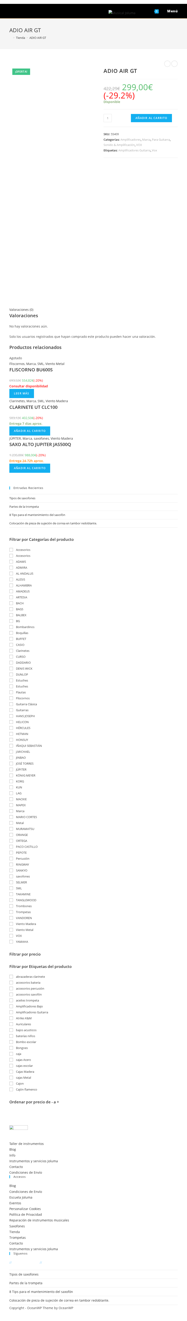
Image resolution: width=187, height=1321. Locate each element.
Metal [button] (19, 823)
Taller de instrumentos (26, 1143)
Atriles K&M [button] (23, 1018)
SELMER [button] (21, 882)
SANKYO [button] (21, 870)
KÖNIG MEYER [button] (25, 775)
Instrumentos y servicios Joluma (33, 1161)
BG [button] (17, 621)
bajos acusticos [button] (25, 1030)
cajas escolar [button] (24, 1066)
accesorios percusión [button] (29, 988)
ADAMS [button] (20, 562)
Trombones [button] (23, 906)
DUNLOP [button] (21, 674)
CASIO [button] (19, 645)
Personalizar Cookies (25, 1209)
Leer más (21, 393)
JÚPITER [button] (20, 769)
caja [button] (18, 1054)
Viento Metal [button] (24, 930)
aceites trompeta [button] (27, 1000)
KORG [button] (19, 781)
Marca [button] (19, 811)
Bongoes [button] (21, 1048)
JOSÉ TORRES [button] (24, 763)
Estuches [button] (21, 680)
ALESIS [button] (20, 579)
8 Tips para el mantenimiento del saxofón (37, 515)
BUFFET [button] (20, 639)
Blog (12, 1149)
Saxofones (17, 1226)
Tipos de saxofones (22, 498)
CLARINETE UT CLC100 (33, 407)
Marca (146, 139)
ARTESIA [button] (21, 597)
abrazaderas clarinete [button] (30, 977)
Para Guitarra (161, 139)
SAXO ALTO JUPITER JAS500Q (40, 444)
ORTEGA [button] (21, 841)
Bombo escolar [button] (25, 1042)
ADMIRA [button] (21, 567)
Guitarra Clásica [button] (26, 704)
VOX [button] (18, 936)
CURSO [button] (20, 657)
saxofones (41, 438)
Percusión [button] (22, 858)
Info (12, 1155)
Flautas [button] (20, 692)
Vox (154, 150)
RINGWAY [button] (22, 864)
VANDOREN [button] (23, 918)
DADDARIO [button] (23, 662)
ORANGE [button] (21, 835)
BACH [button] (19, 603)
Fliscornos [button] (22, 698)
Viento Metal (55, 364)
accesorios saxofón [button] (28, 994)
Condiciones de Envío (25, 1172)
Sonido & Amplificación (119, 145)
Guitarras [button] (22, 710)
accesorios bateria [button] (27, 982)
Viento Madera (57, 401)
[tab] (93, 309)
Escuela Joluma (20, 1197)
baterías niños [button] (25, 1036)
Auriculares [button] (23, 1024)
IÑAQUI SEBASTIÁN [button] (28, 746)
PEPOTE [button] (21, 853)
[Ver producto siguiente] (174, 64)
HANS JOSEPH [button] (25, 716)
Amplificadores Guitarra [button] (31, 1012)
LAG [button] (18, 793)
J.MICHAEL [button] (22, 752)
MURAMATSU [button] (24, 829)
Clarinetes (17, 401)
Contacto (16, 1167)
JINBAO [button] (20, 758)
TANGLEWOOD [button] (25, 900)
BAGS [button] (19, 609)
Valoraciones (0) (21, 309)
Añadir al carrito (151, 118)
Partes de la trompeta (24, 507)
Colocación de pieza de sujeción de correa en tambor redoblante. (53, 523)
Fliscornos (17, 364)
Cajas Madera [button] (24, 1072)
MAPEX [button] (20, 805)
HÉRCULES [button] (22, 728)
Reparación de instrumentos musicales (39, 1220)
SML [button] (18, 888)
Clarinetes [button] (22, 651)
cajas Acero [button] (23, 1060)
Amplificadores (130, 139)
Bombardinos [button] (24, 627)
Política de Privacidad (25, 1214)
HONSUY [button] (21, 740)
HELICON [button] (22, 722)
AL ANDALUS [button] (24, 573)
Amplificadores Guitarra (134, 150)
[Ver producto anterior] (167, 64)
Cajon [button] (19, 1083)
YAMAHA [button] (21, 942)
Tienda (14, 1232)
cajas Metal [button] (23, 1077)
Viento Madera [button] (25, 924)
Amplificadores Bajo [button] (29, 1006)
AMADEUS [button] (22, 591)
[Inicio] (10, 38)
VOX (139, 145)
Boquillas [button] (21, 633)
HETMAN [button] (21, 734)
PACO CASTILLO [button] (26, 847)
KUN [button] (18, 787)
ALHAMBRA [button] (23, 585)
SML (40, 364)
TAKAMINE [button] (23, 894)
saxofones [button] (22, 876)
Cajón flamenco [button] (26, 1089)
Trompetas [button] (23, 912)
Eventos (15, 1203)
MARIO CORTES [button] (26, 817)
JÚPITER (15, 438)
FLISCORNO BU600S (31, 370)
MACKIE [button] (21, 799)
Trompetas (17, 1237)
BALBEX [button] (20, 615)
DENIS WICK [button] (23, 668)
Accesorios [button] (22, 550)
